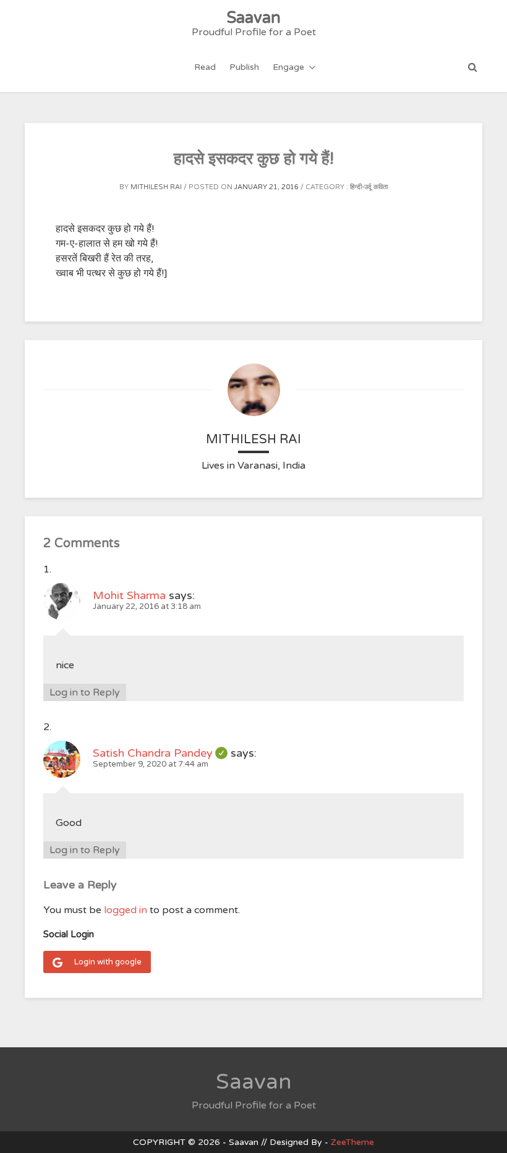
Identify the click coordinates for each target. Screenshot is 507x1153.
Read (205, 67)
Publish (244, 67)
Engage (288, 67)
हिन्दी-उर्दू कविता (369, 187)
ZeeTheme (352, 1142)
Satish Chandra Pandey (160, 753)
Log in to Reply (84, 692)
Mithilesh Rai (156, 187)
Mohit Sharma (129, 595)
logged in (125, 910)
